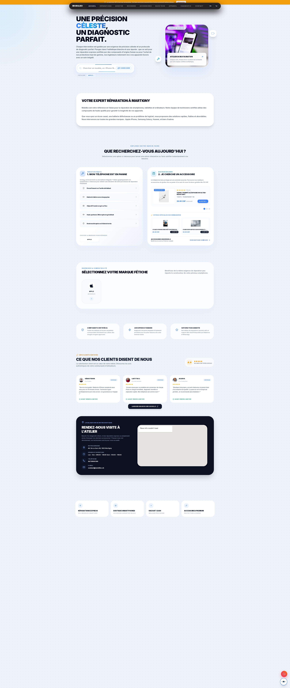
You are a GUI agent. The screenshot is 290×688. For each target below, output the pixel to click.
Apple (89, 239)
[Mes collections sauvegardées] (284, 674)
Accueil (92, 6)
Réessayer (181, 2)
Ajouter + (203, 201)
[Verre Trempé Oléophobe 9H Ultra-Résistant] (204, 209)
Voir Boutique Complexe (199, 240)
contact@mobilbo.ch (96, 468)
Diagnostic (186, 6)
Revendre (131, 6)
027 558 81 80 (93, 461)
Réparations (105, 6)
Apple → (91, 75)
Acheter (119, 6)
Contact (199, 6)
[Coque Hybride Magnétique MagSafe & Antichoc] (207, 209)
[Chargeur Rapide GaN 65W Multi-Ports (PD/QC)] (209, 209)
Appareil (173, 6)
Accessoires (146, 6)
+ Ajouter (174, 232)
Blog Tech (160, 6)
